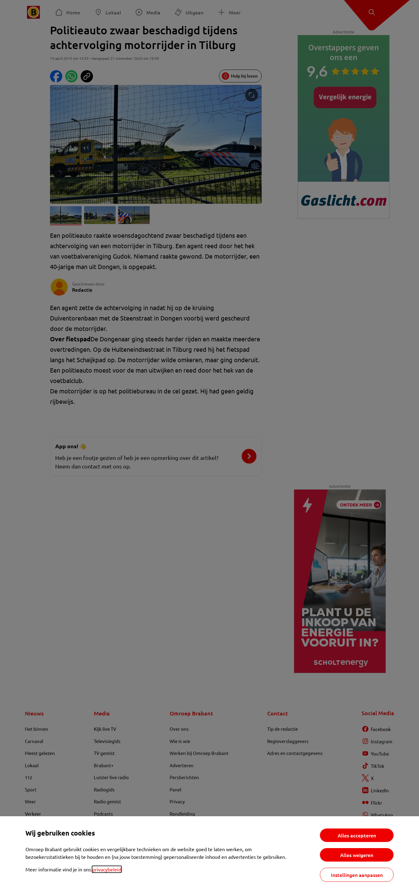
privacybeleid (106, 869)
